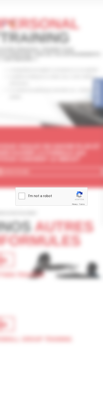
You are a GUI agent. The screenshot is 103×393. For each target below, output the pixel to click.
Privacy (75, 204)
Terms (82, 204)
